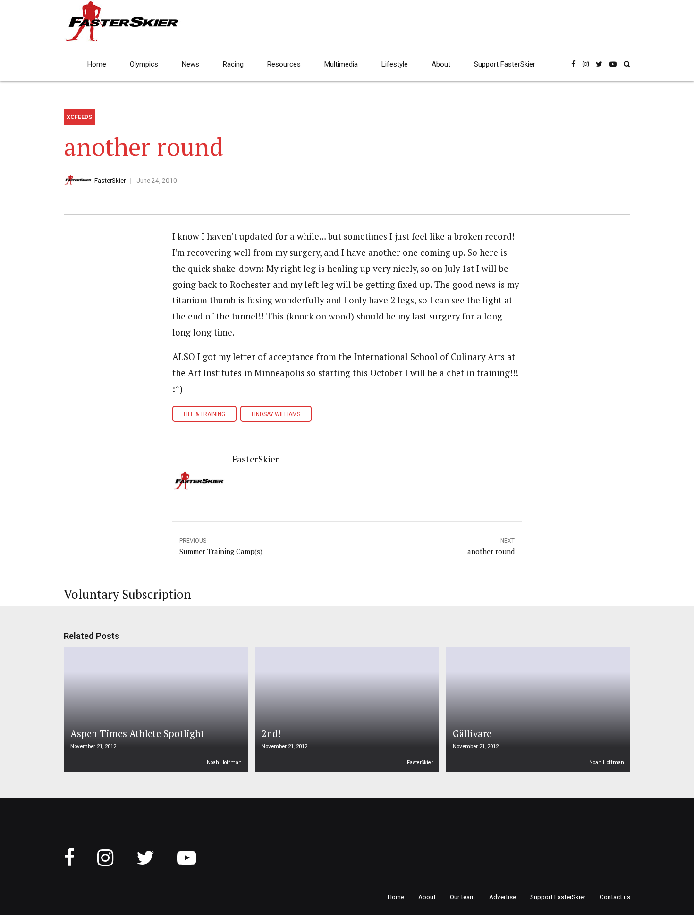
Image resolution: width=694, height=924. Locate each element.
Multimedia (341, 64)
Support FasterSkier (504, 64)
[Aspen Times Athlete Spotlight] (154, 709)
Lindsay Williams (276, 414)
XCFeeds (79, 116)
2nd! (271, 733)
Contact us (615, 896)
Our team (462, 896)
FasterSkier (110, 180)
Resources (284, 64)
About (441, 64)
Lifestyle (394, 64)
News (190, 64)
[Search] (627, 63)
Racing (233, 64)
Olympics (144, 64)
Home (96, 64)
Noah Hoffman (224, 762)
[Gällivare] (537, 709)
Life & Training (204, 414)
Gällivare (472, 733)
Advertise (502, 896)
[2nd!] (346, 709)
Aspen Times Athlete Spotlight (137, 733)
